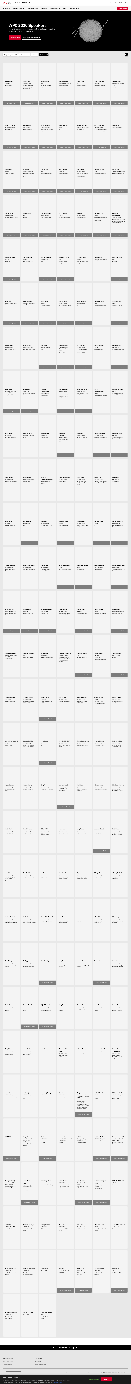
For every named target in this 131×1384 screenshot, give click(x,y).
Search (114, 3)
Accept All (106, 1379)
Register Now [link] (15, 37)
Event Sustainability (40, 1364)
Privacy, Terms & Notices (69, 1372)
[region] (65, 1379)
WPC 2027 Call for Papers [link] (31, 37)
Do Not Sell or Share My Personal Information (88, 1372)
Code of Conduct (7, 1364)
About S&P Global (8, 1358)
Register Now (123, 8)
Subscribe (38, 1361)
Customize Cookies (13, 1373)
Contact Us (124, 3)
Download (45, 54)
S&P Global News (8, 1361)
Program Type (8, 55)
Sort (33, 55)
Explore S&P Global (23, 3)
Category (22, 55)
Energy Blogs (38, 1358)
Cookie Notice (58, 1382)
